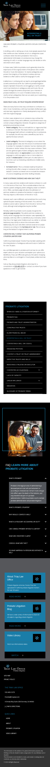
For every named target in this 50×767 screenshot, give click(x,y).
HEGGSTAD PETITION (15, 349)
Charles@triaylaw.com (12, 697)
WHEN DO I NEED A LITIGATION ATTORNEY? (23, 312)
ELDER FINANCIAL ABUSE (16, 333)
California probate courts (17, 211)
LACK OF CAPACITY (14, 375)
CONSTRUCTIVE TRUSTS (16, 328)
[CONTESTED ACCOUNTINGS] (39, 370)
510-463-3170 (10, 692)
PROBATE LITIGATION (13, 728)
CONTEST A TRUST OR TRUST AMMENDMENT (23, 354)
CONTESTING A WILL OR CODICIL (19, 343)
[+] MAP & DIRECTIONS (12, 706)
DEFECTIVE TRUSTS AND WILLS (18, 359)
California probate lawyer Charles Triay (16, 241)
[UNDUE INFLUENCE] (39, 380)
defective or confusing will (14, 81)
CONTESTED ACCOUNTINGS (17, 370)
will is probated (22, 56)
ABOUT (8, 723)
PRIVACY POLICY (9, 679)
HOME (8, 718)
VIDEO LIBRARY (11, 733)
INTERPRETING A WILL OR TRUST (19, 338)
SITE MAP (7, 676)
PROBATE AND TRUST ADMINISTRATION (21, 322)
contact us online (33, 266)
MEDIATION (11, 386)
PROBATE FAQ (12, 317)
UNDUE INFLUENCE (14, 381)
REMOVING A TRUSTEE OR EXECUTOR (21, 365)
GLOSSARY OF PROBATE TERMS (19, 391)
